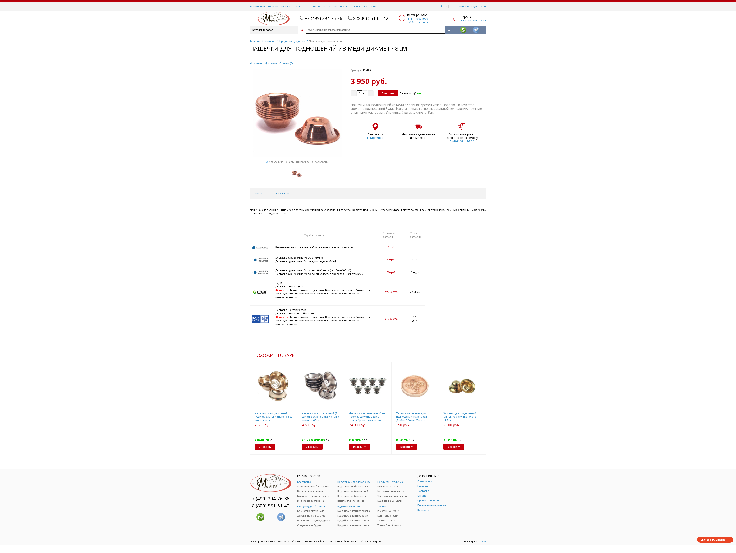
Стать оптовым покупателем (468, 6)
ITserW (482, 541)
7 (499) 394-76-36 (271, 498)
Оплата (299, 6)
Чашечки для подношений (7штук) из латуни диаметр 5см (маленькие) (273, 416)
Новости (273, 6)
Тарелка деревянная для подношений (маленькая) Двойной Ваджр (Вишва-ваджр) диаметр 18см (411, 418)
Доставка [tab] (260, 193)
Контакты (370, 6)
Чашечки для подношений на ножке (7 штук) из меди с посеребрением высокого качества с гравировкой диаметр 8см (367, 420)
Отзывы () (286, 63)
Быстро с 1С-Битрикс (713, 539)
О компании (257, 6)
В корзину (388, 93)
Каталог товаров (262, 30)
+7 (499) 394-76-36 (323, 18)
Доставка (286, 6)
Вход (444, 6)
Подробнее (375, 138)
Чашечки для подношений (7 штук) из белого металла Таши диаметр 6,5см (320, 416)
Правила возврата (318, 6)
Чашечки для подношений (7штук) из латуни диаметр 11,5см (459, 416)
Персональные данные (347, 6)
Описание (256, 63)
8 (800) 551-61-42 (370, 18)
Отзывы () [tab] (282, 193)
